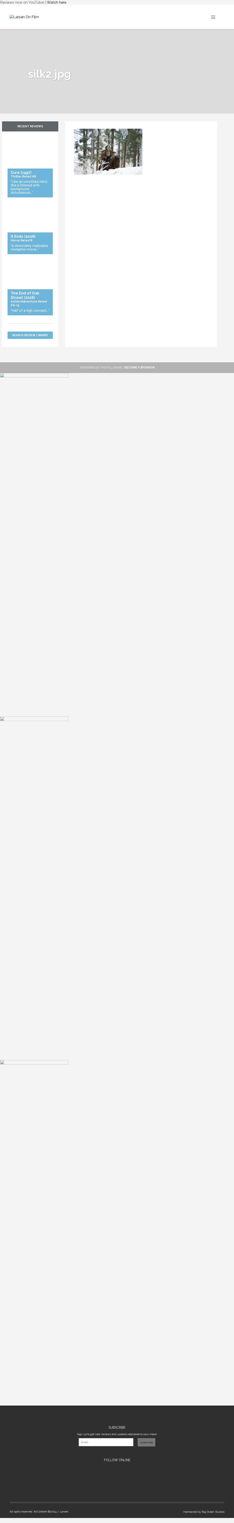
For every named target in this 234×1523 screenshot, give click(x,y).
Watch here (56, 2)
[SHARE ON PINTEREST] (79, 126)
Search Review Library (30, 335)
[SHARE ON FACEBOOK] (77, 126)
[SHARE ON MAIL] (82, 126)
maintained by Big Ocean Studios (203, 1511)
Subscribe (146, 1442)
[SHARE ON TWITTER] (75, 126)
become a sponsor (139, 367)
